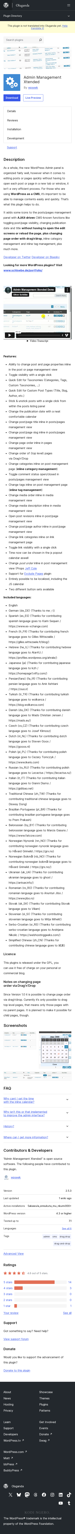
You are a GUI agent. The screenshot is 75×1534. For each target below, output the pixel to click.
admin (46, 1236)
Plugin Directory (12, 15)
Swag (44, 1440)
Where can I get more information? (25, 1137)
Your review (10, 1313)
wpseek (33, 87)
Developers (10, 1434)
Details (11, 111)
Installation (14, 129)
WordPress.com (15, 1452)
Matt (8, 1458)
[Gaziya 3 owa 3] (67, 1076)
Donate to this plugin (16, 1370)
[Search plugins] (40, 39)
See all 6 (67, 1228)
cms (54, 1236)
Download (12, 97)
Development (15, 138)
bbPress (10, 1464)
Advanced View (13, 1253)
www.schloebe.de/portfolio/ (22, 270)
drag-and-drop (62, 1243)
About (7, 1392)
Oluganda (18, 1486)
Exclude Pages (33, 573)
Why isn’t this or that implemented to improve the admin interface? (25, 1113)
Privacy (8, 1410)
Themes (44, 1398)
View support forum (16, 1339)
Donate (45, 1434)
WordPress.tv (13, 1440)
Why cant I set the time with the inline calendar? (18, 1100)
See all (67, 1313)
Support (12, 147)
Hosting (8, 1404)
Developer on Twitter (17, 257)
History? (8, 1126)
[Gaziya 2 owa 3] (67, 1036)
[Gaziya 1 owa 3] (31, 1036)
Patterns (44, 1410)
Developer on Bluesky (46, 257)
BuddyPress (12, 1470)
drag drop (65, 1236)
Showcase (46, 1392)
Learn (7, 1422)
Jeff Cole (31, 568)
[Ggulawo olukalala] (69, 5)
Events (43, 1428)
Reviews (12, 120)
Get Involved (47, 1422)
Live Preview (33, 97)
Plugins (43, 1404)
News (7, 1398)
